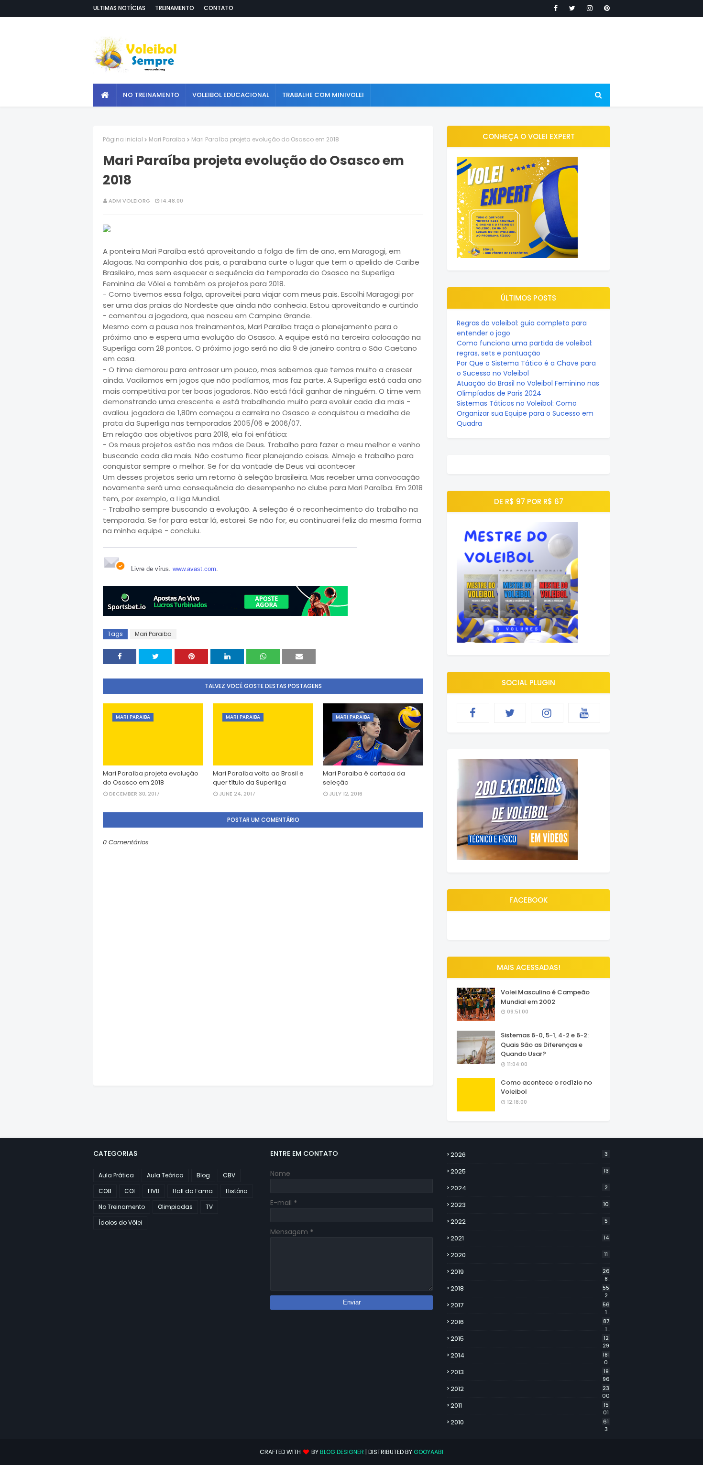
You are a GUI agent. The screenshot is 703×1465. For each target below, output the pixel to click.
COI (129, 1191)
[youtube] (584, 713)
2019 (530, 1272)
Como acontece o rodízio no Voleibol (546, 1087)
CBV (229, 1175)
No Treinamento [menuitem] (151, 94)
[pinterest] (605, 8)
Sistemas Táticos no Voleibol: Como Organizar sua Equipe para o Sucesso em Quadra (525, 413)
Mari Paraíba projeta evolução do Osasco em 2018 (150, 778)
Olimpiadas (175, 1207)
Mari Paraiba (167, 139)
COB (105, 1191)
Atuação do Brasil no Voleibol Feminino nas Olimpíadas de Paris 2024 (528, 388)
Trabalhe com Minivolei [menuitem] (323, 94)
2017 (530, 1305)
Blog (203, 1175)
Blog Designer (342, 1452)
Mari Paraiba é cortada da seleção (364, 778)
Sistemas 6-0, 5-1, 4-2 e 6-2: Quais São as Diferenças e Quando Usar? (545, 1044)
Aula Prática (116, 1175)
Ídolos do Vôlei (120, 1222)
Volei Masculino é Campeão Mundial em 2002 (545, 997)
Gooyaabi (428, 1452)
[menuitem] (105, 95)
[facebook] (555, 8)
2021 (529, 1238)
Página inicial (123, 139)
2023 (529, 1204)
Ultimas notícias (119, 8)
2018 (529, 1288)
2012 (530, 1389)
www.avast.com (194, 568)
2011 (529, 1406)
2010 (529, 1422)
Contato (218, 8)
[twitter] (572, 8)
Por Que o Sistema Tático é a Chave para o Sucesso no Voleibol (526, 368)
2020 (529, 1255)
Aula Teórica (165, 1175)
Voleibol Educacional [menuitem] (230, 94)
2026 (529, 1154)
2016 (529, 1322)
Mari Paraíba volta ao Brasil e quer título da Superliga (258, 778)
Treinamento (174, 8)
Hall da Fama (193, 1191)
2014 (530, 1355)
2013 (530, 1372)
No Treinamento (122, 1207)
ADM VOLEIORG (129, 201)
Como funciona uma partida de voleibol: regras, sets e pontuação (525, 348)
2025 (529, 1171)
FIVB (154, 1191)
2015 (529, 1339)
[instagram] (589, 8)
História (237, 1191)
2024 (529, 1188)
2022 (529, 1221)
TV (209, 1207)
